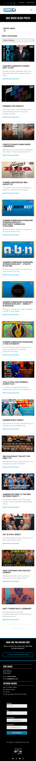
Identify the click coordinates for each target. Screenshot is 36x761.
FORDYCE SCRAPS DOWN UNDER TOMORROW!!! (16, 145)
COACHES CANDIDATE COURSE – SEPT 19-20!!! (17, 67)
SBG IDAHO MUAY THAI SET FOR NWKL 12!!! (16, 457)
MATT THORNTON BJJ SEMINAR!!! (17, 609)
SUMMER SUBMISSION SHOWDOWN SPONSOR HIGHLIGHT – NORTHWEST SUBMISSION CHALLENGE (18, 223)
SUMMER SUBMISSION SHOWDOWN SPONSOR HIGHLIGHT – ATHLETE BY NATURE (18, 264)
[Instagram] (7, 3)
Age (8, 710)
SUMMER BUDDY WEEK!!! (13, 420)
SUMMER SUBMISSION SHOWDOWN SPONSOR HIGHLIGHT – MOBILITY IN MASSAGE (18, 304)
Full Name (9, 703)
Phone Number (11, 717)
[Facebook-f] (4, 3)
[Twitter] (11, 3)
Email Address (11, 724)
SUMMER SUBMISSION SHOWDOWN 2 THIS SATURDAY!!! (18, 343)
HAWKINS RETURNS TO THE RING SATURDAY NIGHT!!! (17, 495)
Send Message (17, 732)
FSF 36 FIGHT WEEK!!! (12, 534)
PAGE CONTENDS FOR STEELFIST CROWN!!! (17, 572)
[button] (31, 9)
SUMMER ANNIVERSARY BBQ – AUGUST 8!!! (16, 183)
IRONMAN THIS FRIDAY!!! (13, 106)
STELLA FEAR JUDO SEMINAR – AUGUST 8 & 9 (16, 383)
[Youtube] (14, 3)
